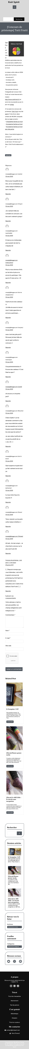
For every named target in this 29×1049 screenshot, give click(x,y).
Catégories (10, 944)
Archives (10, 924)
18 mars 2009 (9, 176)
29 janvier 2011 (9, 565)
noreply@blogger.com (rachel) (13, 386)
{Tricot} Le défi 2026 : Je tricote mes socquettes (13, 799)
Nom (7, 630)
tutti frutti (8, 155)
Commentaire (10, 615)
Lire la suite (10, 721)
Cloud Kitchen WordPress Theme (14, 1042)
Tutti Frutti (6, 45)
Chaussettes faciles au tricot (14, 121)
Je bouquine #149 (12, 709)
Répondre (8, 194)
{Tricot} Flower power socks (13, 754)
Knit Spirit (13, 2)
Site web (8, 646)
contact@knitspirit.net (13, 1030)
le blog (12, 104)
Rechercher (19, 19)
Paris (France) (16, 1033)
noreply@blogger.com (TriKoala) (14, 536)
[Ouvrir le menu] (14, 7)
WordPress (10, 1045)
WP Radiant (10, 1044)
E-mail (8, 638)
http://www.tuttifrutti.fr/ (12, 99)
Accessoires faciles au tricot (14, 124)
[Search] (19, 833)
